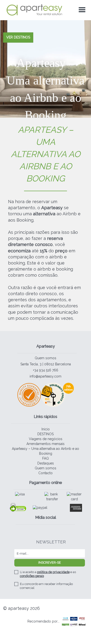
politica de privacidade (53, 572)
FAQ (45, 458)
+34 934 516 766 (45, 370)
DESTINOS (45, 434)
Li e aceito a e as (48, 574)
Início (45, 429)
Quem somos (45, 358)
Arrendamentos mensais (45, 444)
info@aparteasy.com (45, 376)
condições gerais (32, 576)
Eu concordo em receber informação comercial (46, 586)
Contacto (45, 473)
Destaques (45, 463)
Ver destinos (18, 37)
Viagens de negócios (45, 439)
